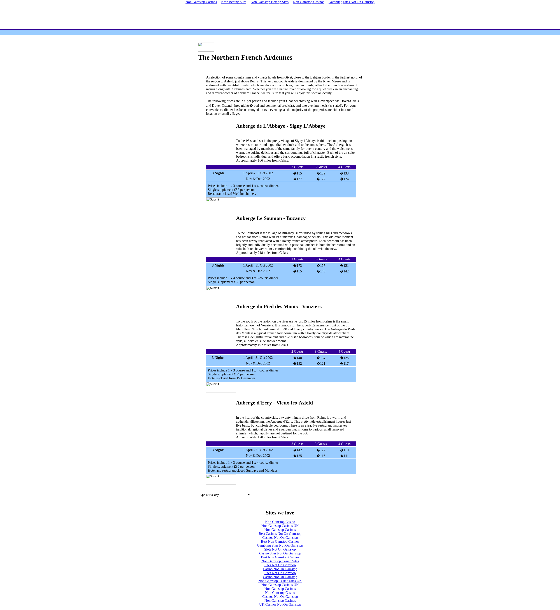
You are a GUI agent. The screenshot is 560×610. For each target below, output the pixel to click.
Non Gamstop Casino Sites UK (280, 581)
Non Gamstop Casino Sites (280, 561)
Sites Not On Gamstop (280, 565)
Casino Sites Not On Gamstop (280, 553)
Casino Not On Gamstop (280, 569)
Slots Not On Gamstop (280, 549)
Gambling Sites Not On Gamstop (280, 545)
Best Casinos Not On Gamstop (280, 533)
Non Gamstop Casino (280, 522)
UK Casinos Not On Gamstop (280, 604)
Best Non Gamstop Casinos (280, 541)
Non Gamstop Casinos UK (280, 526)
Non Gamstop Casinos (280, 530)
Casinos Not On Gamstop (280, 537)
